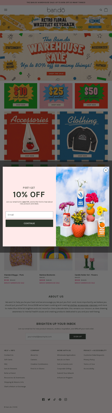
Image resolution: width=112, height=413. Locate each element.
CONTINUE (29, 223)
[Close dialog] (105, 170)
